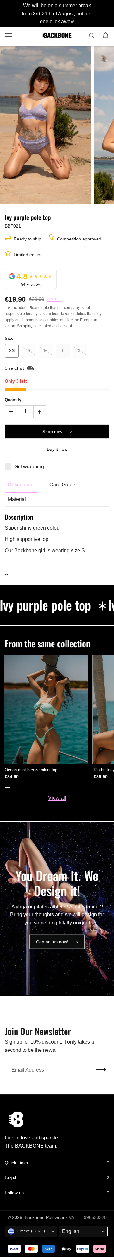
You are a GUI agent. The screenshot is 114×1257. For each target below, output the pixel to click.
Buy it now (57, 449)
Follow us (14, 1192)
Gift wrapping (29, 466)
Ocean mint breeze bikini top (31, 770)
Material (17, 499)
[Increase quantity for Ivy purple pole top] (39, 411)
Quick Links (16, 1162)
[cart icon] (105, 35)
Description (21, 484)
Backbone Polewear (45, 1217)
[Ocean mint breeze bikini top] (46, 709)
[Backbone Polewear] (57, 35)
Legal (10, 1177)
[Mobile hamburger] (9, 35)
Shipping (25, 326)
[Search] (91, 35)
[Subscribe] (101, 1070)
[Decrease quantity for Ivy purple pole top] (11, 411)
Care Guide (62, 484)
